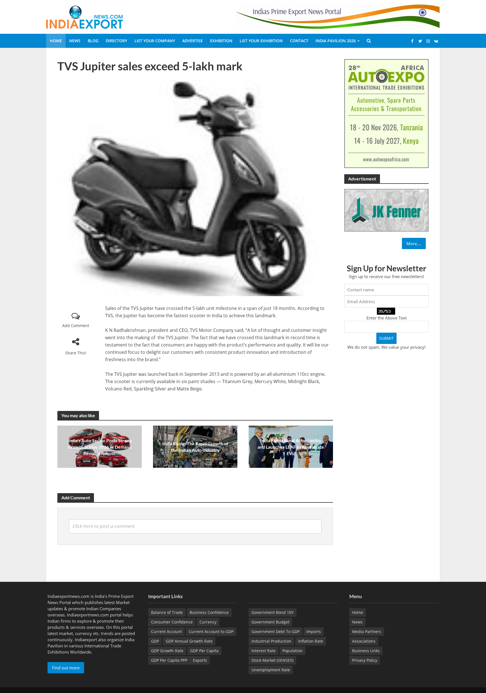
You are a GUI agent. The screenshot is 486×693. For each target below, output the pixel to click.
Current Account (166, 631)
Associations (363, 641)
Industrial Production (271, 641)
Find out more (66, 667)
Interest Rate (263, 650)
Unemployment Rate (270, 669)
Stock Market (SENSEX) (272, 660)
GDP (155, 641)
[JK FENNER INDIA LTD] (386, 210)
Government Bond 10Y (272, 612)
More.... (413, 243)
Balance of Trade (167, 612)
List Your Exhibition (261, 40)
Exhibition (221, 40)
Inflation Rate (310, 641)
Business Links (366, 650)
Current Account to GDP (211, 631)
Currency (208, 622)
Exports (200, 660)
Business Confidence (209, 612)
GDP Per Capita (204, 650)
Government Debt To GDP (275, 631)
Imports (313, 631)
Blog (93, 40)
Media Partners (366, 631)
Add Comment (75, 325)
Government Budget (270, 622)
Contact (299, 40)
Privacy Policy (364, 660)
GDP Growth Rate (167, 650)
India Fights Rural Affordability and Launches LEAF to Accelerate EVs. (291, 447)
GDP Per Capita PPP (169, 660)
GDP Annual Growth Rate (189, 641)
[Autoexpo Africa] (386, 113)
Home (56, 40)
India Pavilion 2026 (336, 40)
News (74, 40)
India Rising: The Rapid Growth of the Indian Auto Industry (195, 447)
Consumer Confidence (172, 622)
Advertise (192, 40)
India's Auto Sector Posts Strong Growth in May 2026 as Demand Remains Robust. (100, 447)
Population (292, 650)
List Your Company (154, 40)
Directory (116, 40)
